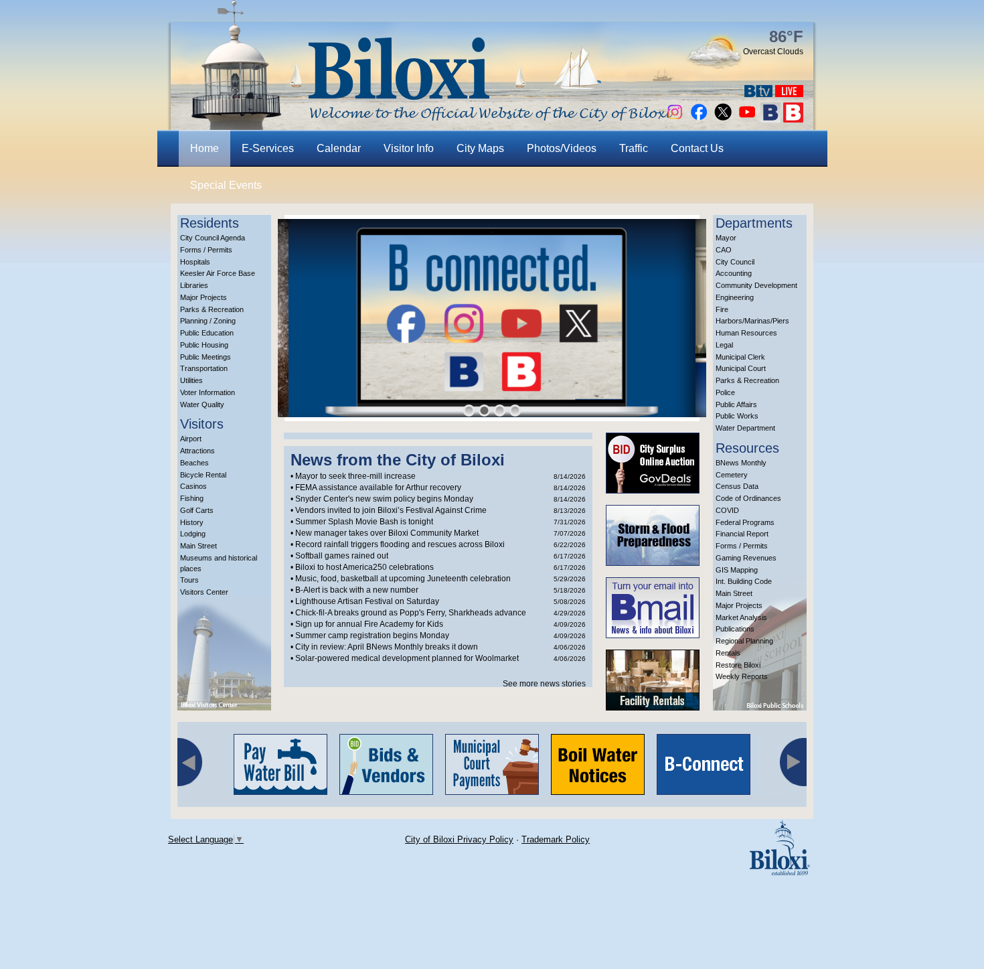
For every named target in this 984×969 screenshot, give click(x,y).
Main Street (198, 546)
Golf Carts (197, 510)
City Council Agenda (212, 238)
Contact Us (697, 148)
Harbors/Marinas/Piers (752, 321)
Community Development (756, 285)
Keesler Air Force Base (217, 273)
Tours (189, 580)
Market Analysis (741, 617)
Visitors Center (204, 592)
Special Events (226, 185)
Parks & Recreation (212, 309)
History (191, 522)
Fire (722, 309)
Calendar (339, 148)
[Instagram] (674, 119)
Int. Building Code (744, 581)
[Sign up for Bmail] (770, 119)
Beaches (194, 463)
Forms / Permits (206, 250)
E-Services (268, 148)
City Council (735, 262)
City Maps (480, 148)
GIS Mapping (737, 570)
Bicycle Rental (203, 475)
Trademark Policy (555, 839)
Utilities (191, 380)
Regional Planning (744, 641)
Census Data (737, 486)
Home (204, 148)
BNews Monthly (741, 463)
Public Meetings (205, 357)
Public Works (737, 416)
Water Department (745, 428)
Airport (190, 439)
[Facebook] (699, 119)
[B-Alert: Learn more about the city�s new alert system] (793, 119)
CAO (724, 250)
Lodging (193, 534)
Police (725, 392)
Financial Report (742, 534)
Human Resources (746, 333)
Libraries (194, 285)
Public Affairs (736, 404)
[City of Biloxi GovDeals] (653, 490)
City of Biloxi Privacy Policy (459, 839)
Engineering (735, 297)
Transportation (204, 368)
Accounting (734, 273)
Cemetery (732, 475)
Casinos (193, 486)
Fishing (191, 498)
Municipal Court (741, 368)
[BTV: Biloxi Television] (758, 93)
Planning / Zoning (208, 321)
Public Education (207, 333)
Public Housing (204, 345)
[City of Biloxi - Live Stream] (789, 93)
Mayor (726, 238)
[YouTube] (747, 119)
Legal (724, 345)
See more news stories (544, 683)
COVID (727, 510)
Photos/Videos (561, 148)
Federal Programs (745, 522)
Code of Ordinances (748, 498)
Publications (735, 629)
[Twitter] (723, 119)
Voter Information (207, 392)
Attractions (197, 451)
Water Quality (202, 404)
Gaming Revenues (746, 558)
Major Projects (203, 297)
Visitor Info (409, 148)
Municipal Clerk (740, 357)
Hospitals (195, 262)
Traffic (633, 148)
